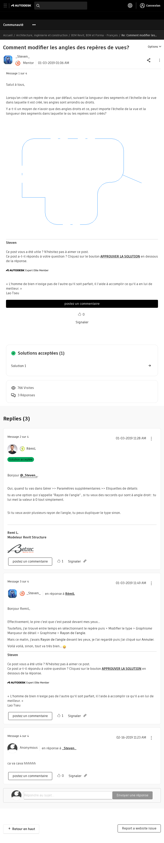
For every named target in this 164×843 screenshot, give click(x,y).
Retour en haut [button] (23, 829)
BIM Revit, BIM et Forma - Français (94, 35)
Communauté (13, 25)
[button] (159, 60)
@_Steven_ (28, 475)
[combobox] (60, 6)
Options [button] (153, 47)
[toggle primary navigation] (7, 5)
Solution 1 (18, 366)
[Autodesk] (21, 5)
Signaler (82, 322)
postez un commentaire (82, 303)
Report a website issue (139, 828)
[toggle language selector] (130, 5)
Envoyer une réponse (132, 795)
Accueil (8, 35)
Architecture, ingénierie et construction (42, 35)
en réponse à (60, 593)
